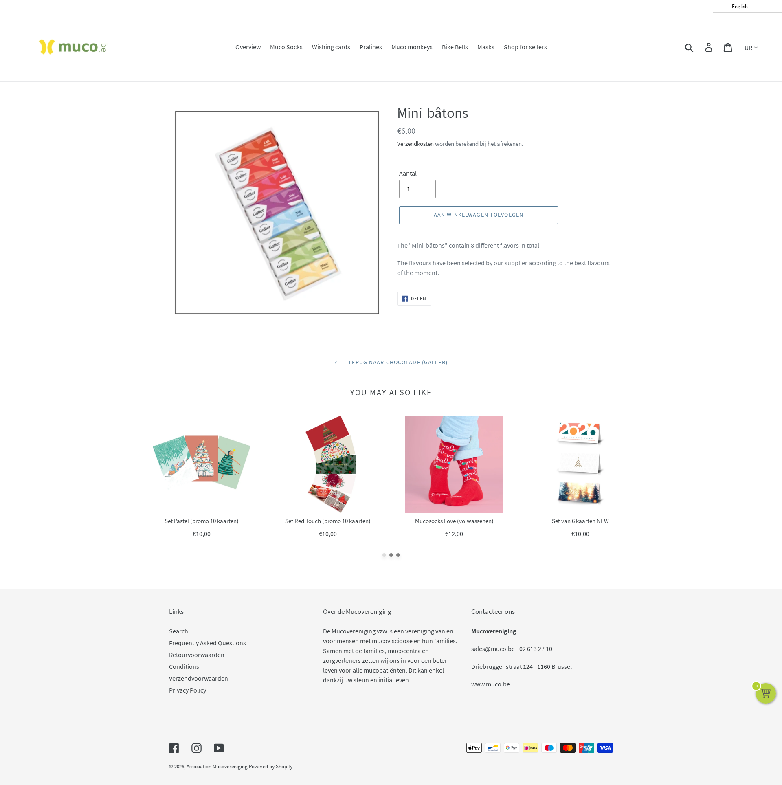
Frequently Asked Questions (207, 643)
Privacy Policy (187, 690)
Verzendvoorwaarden (198, 678)
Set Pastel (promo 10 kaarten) (202, 521)
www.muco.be (490, 684)
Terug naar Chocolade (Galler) (397, 362)
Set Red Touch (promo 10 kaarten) (328, 521)
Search (178, 631)
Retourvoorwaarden (196, 655)
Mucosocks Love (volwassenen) (454, 521)
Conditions (184, 666)
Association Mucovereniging (217, 766)
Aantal (408, 173)
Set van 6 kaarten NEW (580, 521)
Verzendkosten (415, 143)
